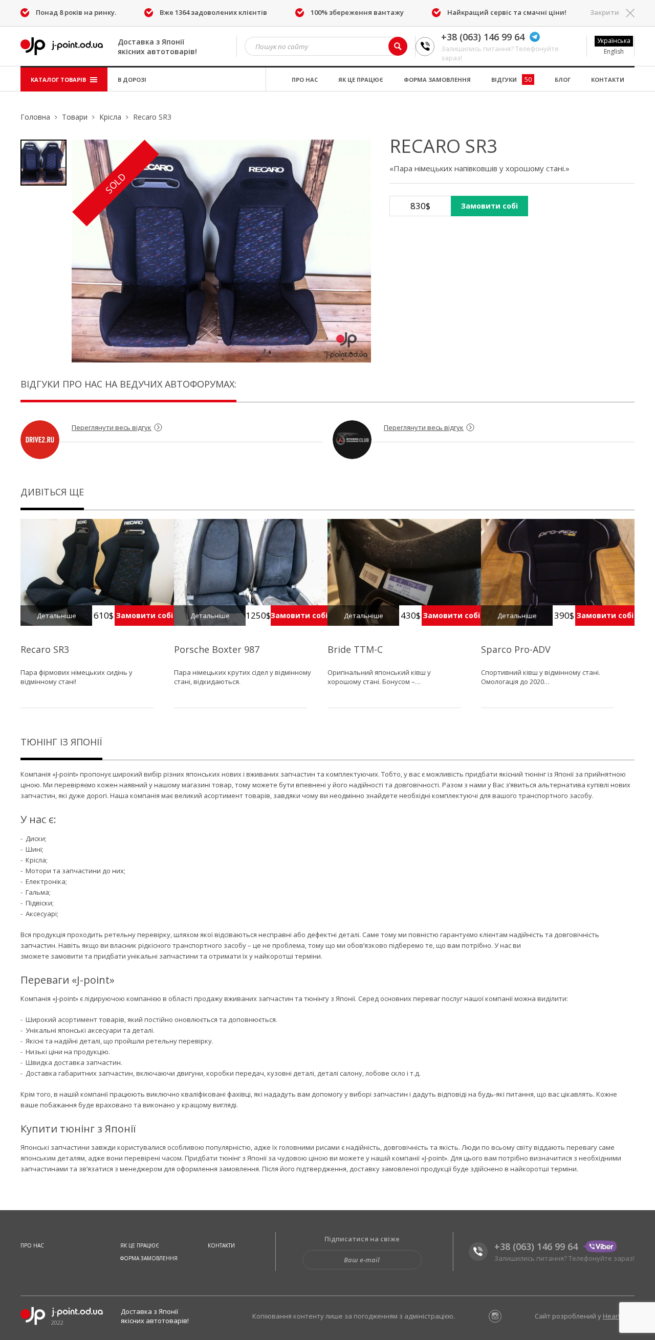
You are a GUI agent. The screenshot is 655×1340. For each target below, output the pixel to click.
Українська (613, 40)
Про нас (305, 79)
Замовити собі (489, 206)
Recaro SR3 (44, 649)
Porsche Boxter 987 (216, 649)
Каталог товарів (59, 79)
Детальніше (56, 615)
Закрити (604, 12)
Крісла (110, 117)
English (614, 51)
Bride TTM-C (355, 649)
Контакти (607, 79)
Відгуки (511, 79)
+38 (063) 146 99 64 (483, 37)
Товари (75, 117)
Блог (563, 79)
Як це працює (360, 79)
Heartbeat (619, 1316)
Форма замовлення (437, 79)
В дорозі (132, 79)
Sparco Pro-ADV (516, 649)
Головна (35, 117)
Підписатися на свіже (362, 1238)
